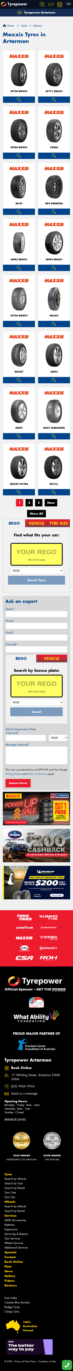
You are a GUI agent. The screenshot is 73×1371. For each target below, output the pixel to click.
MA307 (19, 371)
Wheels (9, 1202)
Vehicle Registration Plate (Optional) (20, 731)
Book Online (13, 1262)
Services (10, 1216)
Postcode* (11, 644)
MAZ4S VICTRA (19, 484)
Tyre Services (12, 1238)
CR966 (54, 147)
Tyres (8, 1174)
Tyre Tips (9, 1197)
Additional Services (16, 1247)
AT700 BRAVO (18, 91)
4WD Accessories (15, 1220)
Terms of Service (37, 774)
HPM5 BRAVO (54, 259)
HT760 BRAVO (19, 315)
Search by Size (13, 1183)
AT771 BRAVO (54, 91)
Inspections (11, 1229)
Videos (9, 1281)
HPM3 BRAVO (19, 259)
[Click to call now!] (42, 4)
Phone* (9, 621)
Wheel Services (13, 1243)
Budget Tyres (12, 1307)
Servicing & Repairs (16, 1234)
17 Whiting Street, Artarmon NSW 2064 (35, 1077)
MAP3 (54, 371)
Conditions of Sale (47, 1361)
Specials (10, 1252)
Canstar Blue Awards (17, 1302)
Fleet (8, 1266)
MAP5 (19, 427)
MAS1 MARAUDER (54, 427)
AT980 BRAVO (18, 147)
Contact (10, 1257)
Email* (9, 632)
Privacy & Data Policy (25, 1361)
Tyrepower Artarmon (39, 12)
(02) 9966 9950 (23, 1086)
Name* (10, 609)
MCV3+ (54, 484)
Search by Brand (14, 1188)
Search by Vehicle (15, 1179)
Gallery (9, 1276)
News (8, 1271)
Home (10, 26)
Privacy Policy (13, 774)
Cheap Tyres (11, 1311)
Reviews (10, 1285)
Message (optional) (17, 745)
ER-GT (19, 203)
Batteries (9, 1225)
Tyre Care (10, 1192)
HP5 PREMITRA (54, 203)
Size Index (10, 1298)
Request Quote (18, 783)
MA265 (54, 315)
